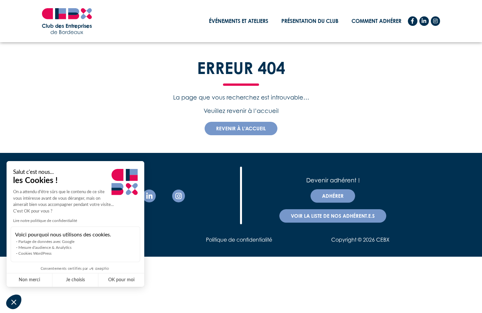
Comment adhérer (376, 21)
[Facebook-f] (412, 21)
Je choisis (75, 280)
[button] (14, 302)
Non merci (29, 280)
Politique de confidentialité (239, 239)
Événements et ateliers (238, 21)
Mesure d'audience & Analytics (44, 247)
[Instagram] (435, 21)
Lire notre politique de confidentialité (45, 221)
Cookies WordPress (34, 253)
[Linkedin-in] (424, 21)
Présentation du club (309, 21)
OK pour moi (121, 280)
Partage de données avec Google (46, 242)
